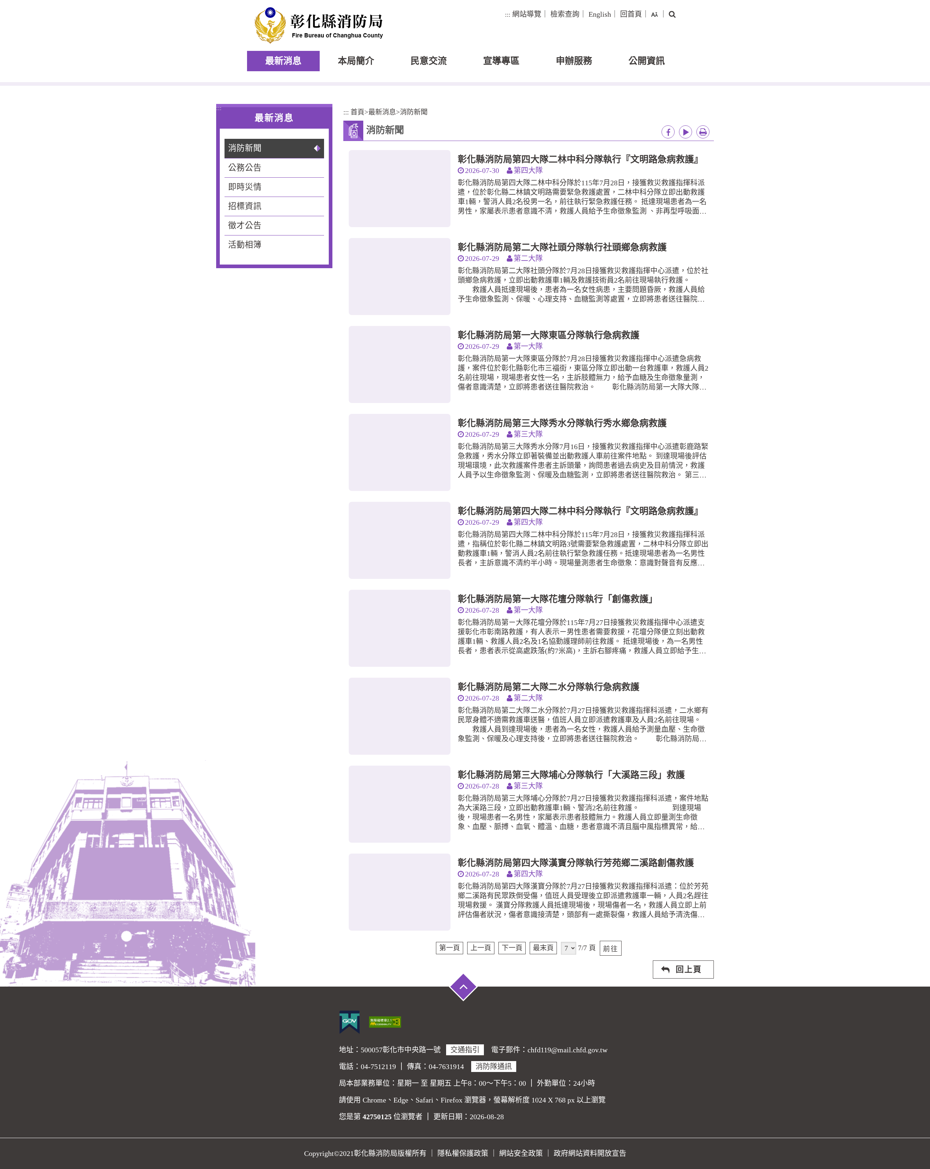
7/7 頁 (587, 948)
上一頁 (480, 948)
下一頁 (512, 948)
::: (507, 14)
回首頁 (631, 14)
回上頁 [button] (689, 969)
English (600, 14)
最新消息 (283, 61)
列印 (702, 131)
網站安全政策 (521, 1153)
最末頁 (543, 948)
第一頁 (449, 948)
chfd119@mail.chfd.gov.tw (567, 1050)
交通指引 (465, 1050)
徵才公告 (245, 225)
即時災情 (245, 187)
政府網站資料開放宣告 (590, 1153)
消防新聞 (245, 148)
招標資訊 (245, 206)
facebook (668, 131)
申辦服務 (574, 61)
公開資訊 (646, 61)
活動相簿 (245, 244)
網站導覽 (526, 14)
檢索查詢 (564, 14)
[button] (654, 14)
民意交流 (429, 61)
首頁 (357, 112)
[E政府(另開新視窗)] (349, 1022)
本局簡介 (356, 61)
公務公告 (245, 167)
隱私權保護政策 (462, 1153)
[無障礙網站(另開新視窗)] (385, 1021)
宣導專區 (501, 61)
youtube (685, 131)
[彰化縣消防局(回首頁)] (318, 25)
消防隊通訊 (494, 1067)
